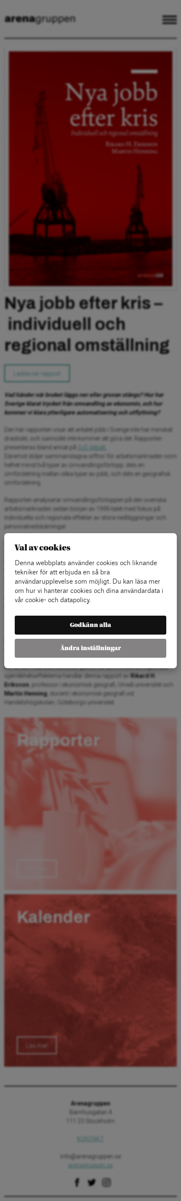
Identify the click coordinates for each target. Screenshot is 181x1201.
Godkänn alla (90, 625)
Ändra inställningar (91, 648)
